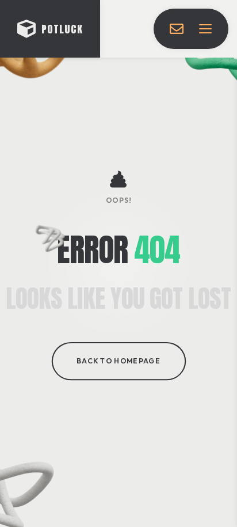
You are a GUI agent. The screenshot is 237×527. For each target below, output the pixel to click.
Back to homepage (118, 361)
